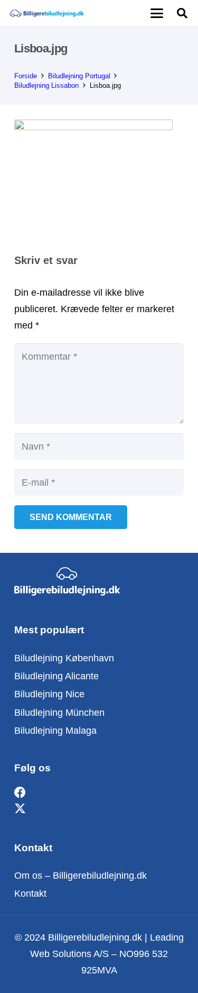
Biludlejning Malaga (55, 730)
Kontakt (30, 893)
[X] (20, 809)
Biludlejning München (59, 712)
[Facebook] (20, 792)
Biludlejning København (64, 658)
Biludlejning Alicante (56, 676)
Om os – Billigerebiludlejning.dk (80, 875)
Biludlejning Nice (49, 694)
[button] (157, 13)
